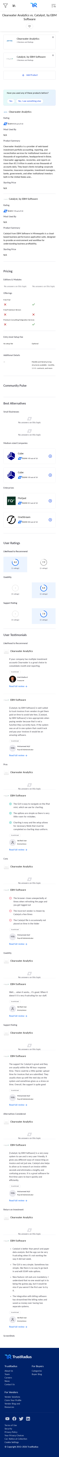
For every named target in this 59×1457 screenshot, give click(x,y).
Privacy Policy (11, 1432)
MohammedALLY (23, 746)
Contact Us (10, 1384)
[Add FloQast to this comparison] (50, 501)
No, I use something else (29, 101)
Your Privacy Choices (14, 1436)
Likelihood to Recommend (15, 551)
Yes (10, 101)
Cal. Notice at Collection (16, 1439)
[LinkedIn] (28, 1418)
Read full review (16, 686)
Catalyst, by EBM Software (31, 57)
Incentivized (15, 672)
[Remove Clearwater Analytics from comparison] (53, 37)
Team (7, 1374)
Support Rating (10, 603)
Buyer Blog (37, 1374)
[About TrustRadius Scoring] (5, 124)
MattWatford (22, 677)
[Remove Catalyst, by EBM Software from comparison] (53, 55)
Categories (37, 1371)
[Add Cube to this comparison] (50, 456)
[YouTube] (7, 1418)
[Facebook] (14, 1418)
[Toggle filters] (5, 6)
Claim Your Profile (13, 1400)
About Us (9, 1371)
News (7, 1381)
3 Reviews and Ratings (25, 60)
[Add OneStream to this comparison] (50, 519)
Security (8, 1429)
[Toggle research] (14, 6)
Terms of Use (11, 1425)
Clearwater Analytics (28, 39)
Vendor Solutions (12, 1397)
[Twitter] (21, 1418)
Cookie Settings (12, 1442)
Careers (8, 1378)
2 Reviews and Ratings (25, 42)
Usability (7, 577)
